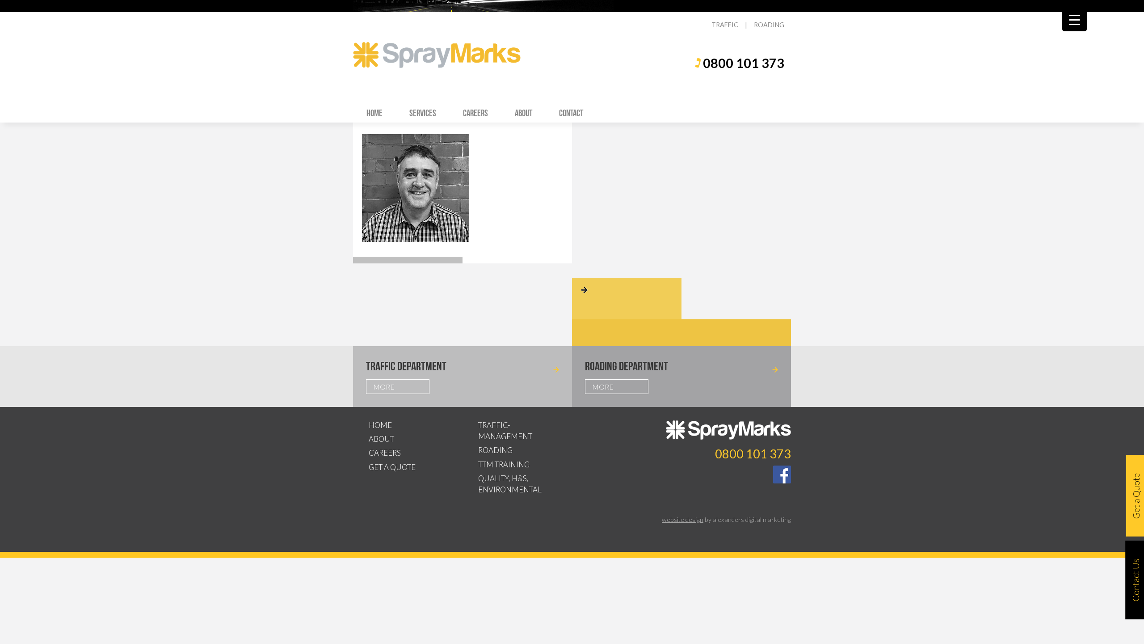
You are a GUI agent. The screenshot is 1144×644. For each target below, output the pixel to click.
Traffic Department (406, 366)
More (384, 386)
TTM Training (504, 464)
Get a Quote (392, 467)
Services (422, 113)
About (523, 113)
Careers (475, 113)
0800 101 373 (743, 63)
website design (682, 519)
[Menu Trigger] (1074, 19)
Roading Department (626, 366)
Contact (571, 113)
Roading (495, 450)
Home (374, 113)
